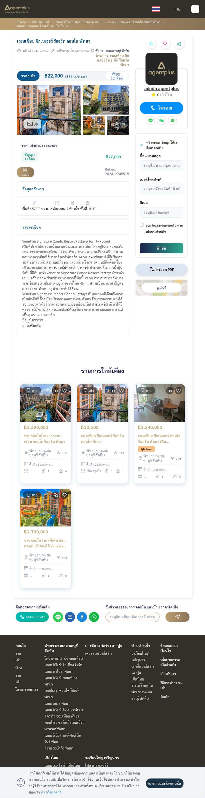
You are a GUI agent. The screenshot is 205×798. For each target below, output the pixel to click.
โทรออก (166, 108)
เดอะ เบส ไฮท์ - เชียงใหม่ (62, 765)
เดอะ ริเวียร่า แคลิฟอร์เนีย (62, 735)
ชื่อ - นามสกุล (150, 156)
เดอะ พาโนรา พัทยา (58, 671)
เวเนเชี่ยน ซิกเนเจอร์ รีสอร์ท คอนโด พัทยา (102, 438)
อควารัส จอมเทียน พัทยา (61, 716)
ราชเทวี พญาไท (142, 685)
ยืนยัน (161, 248)
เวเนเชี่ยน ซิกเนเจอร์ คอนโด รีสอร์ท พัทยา (134, 22)
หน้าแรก (21, 22)
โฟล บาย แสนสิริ (96, 765)
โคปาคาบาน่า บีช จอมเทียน (63, 658)
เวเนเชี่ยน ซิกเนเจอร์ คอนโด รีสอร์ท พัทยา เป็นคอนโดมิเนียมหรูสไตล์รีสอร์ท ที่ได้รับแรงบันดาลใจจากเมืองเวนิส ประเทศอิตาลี (159, 438)
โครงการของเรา (27, 689)
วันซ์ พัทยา (52, 741)
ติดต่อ (165, 696)
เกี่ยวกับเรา (168, 673)
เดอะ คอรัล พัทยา (57, 703)
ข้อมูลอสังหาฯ (33, 189)
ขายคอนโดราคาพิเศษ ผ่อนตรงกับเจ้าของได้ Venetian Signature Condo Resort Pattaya (45, 543)
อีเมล (144, 202)
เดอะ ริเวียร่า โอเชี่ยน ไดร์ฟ (63, 664)
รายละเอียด (31, 227)
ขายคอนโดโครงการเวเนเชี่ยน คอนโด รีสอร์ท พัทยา (44, 438)
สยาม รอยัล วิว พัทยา (59, 748)
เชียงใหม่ (51, 757)
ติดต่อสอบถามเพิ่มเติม (33, 607)
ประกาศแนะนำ (41, 22)
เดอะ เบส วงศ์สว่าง (98, 653)
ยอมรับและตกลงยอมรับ (161, 225)
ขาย (18, 653)
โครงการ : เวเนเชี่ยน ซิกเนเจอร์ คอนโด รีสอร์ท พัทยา (112, 60)
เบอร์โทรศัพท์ (151, 179)
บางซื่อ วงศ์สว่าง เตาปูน (103, 645)
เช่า (18, 659)
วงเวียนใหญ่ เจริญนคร (102, 757)
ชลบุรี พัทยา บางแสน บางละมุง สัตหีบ (79, 22)
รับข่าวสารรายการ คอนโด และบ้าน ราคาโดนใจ (142, 607)
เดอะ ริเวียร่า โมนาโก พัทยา (63, 709)
